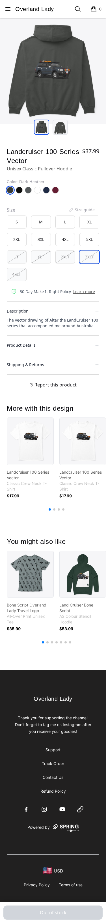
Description (18, 311)
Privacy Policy (37, 884)
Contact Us (53, 777)
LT (16, 257)
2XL (16, 239)
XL (89, 222)
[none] (81, 210)
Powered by (38, 827)
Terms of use (71, 884)
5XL (89, 239)
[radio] (17, 222)
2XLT (65, 257)
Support (53, 749)
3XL (41, 239)
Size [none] (11, 210)
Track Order (53, 763)
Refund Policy (53, 791)
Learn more (84, 291)
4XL (65, 239)
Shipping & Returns (25, 364)
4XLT (16, 274)
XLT (41, 257)
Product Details (21, 345)
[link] (30, 441)
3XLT (89, 257)
